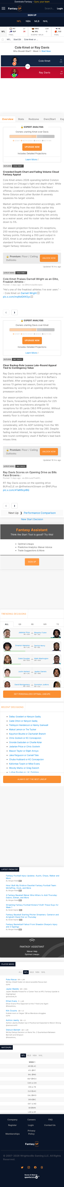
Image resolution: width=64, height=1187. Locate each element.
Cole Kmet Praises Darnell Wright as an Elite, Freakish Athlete (31, 280)
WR (44, 624)
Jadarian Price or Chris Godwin (24, 746)
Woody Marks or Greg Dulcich (24, 768)
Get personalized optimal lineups (32, 694)
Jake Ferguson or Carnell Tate (24, 755)
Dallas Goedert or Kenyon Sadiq (25, 716)
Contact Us (50, 1125)
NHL (45, 21)
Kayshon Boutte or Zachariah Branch (27, 733)
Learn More (31, 159)
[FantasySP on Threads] (42, 1168)
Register (12, 1125)
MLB (36, 21)
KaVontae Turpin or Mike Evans (24, 763)
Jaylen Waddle (12, 989)
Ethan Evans (11, 1001)
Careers (31, 1119)
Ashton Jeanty (12, 1020)
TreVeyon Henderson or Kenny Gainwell (28, 725)
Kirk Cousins (11, 1011)
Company (12, 1119)
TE (57, 624)
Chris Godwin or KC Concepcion (25, 738)
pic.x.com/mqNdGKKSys (16, 296)
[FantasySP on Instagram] (29, 1168)
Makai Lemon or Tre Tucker (22, 729)
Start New (46, 51)
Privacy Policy (31, 1132)
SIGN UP (32, 562)
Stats (21, 119)
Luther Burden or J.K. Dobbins (24, 772)
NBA (28, 21)
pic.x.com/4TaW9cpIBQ (16, 490)
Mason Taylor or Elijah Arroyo (24, 751)
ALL (6, 624)
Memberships (13, 1133)
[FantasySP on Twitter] (22, 1168)
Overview (7, 119)
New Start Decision (32, 519)
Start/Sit (17, 39)
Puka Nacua (11, 979)
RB (32, 624)
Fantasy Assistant (31, 530)
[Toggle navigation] (3, 8)
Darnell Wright (29, 293)
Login (60, 8)
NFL (19, 21)
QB (19, 624)
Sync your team (42, 1)
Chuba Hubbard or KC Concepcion (26, 759)
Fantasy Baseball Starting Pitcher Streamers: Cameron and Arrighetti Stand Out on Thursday (32, 916)
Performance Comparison (40, 512)
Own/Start (50, 119)
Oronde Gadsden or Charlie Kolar (25, 742)
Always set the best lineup (32, 779)
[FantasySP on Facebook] (35, 1168)
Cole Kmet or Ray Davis (32, 39)
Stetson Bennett (13, 1030)
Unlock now (49, 258)
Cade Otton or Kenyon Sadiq (23, 721)
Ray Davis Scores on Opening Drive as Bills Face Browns (30, 474)
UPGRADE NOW (32, 147)
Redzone (34, 119)
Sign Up (32, 15)
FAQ (50, 1119)
